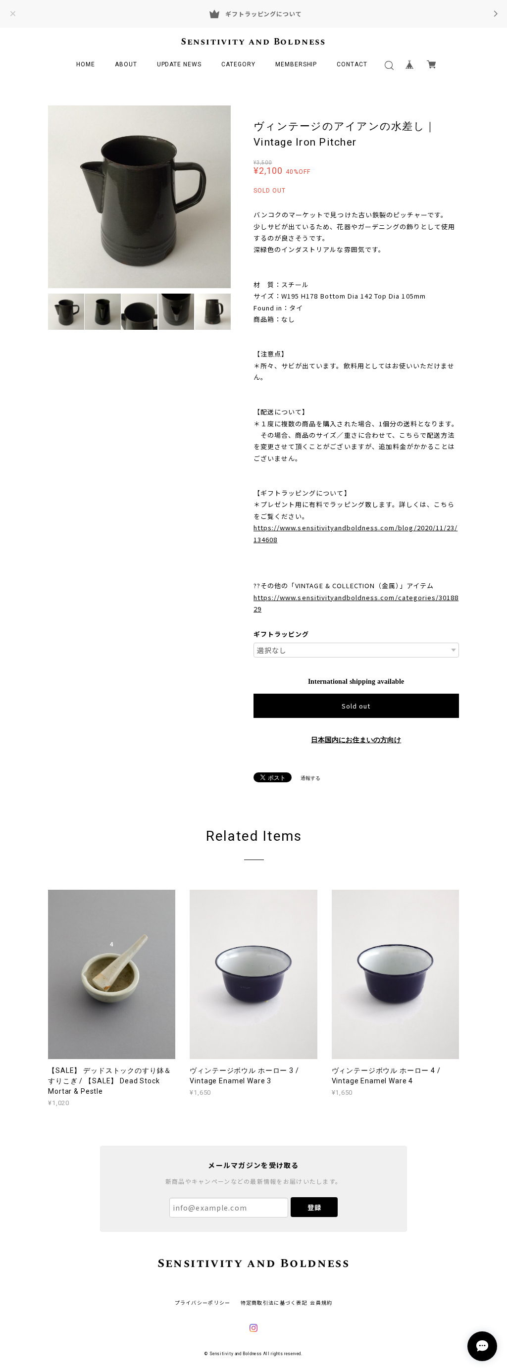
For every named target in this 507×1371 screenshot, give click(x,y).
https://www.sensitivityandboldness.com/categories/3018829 (356, 603)
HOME (85, 64)
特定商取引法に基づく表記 (274, 1302)
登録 (314, 1207)
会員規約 (321, 1302)
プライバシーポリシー (203, 1302)
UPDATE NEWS (179, 64)
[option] (139, 196)
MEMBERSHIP (296, 64)
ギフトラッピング (281, 634)
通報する (310, 778)
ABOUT (126, 64)
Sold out (356, 706)
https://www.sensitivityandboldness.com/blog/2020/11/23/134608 (355, 533)
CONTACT (352, 64)
